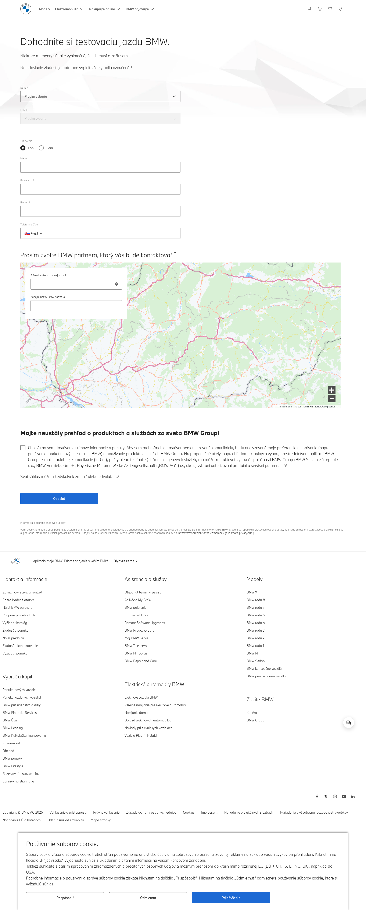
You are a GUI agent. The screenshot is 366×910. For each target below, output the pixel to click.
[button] (332, 390)
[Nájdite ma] (116, 284)
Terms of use (285, 406)
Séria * (24, 87)
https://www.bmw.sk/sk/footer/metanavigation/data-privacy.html (215, 533)
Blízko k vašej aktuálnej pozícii (48, 275)
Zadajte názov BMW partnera (47, 297)
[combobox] (76, 284)
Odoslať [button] (59, 498)
